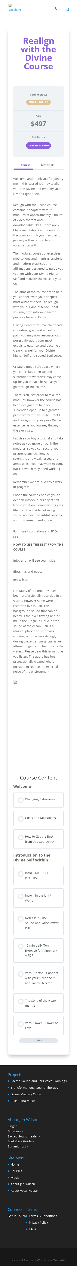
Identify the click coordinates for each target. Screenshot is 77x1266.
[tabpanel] (38, 469)
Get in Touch (17, 1216)
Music (15, 1178)
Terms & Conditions (43, 1216)
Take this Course (38, 145)
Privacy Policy (38, 1222)
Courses (16, 1171)
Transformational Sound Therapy (35, 1088)
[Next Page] (56, 1040)
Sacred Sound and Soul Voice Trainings (39, 1081)
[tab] (23, 165)
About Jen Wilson (23, 1184)
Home (15, 1164)
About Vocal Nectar (24, 1191)
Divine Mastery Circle (26, 1094)
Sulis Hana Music (23, 1101)
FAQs (32, 1229)
